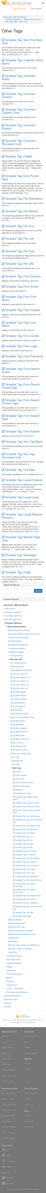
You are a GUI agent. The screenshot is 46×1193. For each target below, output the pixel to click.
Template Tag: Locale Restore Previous (22, 515)
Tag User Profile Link (20, 681)
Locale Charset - (21, 775)
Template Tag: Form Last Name (19, 324)
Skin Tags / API (11, 21)
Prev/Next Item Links (23, 793)
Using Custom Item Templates (21, 930)
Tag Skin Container (20, 699)
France (11, 1138)
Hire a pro (28, 1104)
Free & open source (9, 1075)
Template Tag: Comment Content (19, 95)
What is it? (6, 1036)
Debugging (11, 970)
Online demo (6, 1059)
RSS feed (9, 1178)
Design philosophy (8, 1070)
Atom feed (9, 1184)
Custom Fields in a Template (21, 948)
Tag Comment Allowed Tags (23, 717)
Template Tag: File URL (19, 263)
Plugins (10, 967)
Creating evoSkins (16, 655)
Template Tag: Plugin (18, 572)
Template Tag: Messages (20, 555)
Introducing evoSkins (17, 648)
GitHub (8, 1150)
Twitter (8, 1156)
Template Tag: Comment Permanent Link (19, 142)
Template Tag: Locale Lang (21, 497)
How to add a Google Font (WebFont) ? (25, 945)
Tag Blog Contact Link (21, 739)
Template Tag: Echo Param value (20, 177)
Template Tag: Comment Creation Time (19, 111)
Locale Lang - (20, 779)
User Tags (16, 764)
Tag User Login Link (20, 688)
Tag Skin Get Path (19, 695)
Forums (27, 1099)
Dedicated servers (8, 1127)
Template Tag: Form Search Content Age (21, 385)
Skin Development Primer (19, 630)
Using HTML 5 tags (17, 927)
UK (6, 1138)
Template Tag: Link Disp (20, 470)
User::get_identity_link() (21, 753)
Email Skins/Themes (14, 956)
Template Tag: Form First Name (19, 298)
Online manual (29, 1093)
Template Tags (18, 666)
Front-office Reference (13, 616)
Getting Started (7, 1047)
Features (5, 1042)
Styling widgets (15, 919)
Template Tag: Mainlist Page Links (21, 538)
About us (27, 1063)
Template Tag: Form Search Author (21, 370)
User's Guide (10, 608)
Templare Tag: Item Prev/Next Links (22, 41)
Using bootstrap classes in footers (23, 934)
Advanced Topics (11, 999)
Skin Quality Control (17, 923)
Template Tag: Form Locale (22, 336)
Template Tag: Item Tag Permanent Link (18, 455)
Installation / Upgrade (13, 612)
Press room (28, 1121)
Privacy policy (29, 1127)
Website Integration (14, 963)
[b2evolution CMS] (23, 1016)
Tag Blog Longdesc (20, 728)
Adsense (27, 1115)
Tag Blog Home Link (20, 732)
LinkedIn (8, 1167)
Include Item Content (20, 750)
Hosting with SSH (8, 1116)
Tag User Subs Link (20, 674)
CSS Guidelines (16, 641)
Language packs (30, 1053)
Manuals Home (20, 9)
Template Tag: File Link (19, 238)
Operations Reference (13, 996)
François (29, 1189)
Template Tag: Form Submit (22, 431)
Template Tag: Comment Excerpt (19, 126)
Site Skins (13, 952)
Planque (36, 1189)
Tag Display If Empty (20, 713)
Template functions (20, 663)
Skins (26, 1042)
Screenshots (6, 1053)
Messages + (19, 789)
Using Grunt (14, 938)
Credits (10, 981)
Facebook (9, 1161)
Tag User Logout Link (21, 684)
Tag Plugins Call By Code (22, 670)
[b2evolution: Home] (16, 3)
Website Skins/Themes (32, 19)
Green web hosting (9, 1110)
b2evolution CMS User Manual (15, 17)
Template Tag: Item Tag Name (24, 441)
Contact (27, 1069)
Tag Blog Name (18, 724)
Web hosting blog (8, 1093)
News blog (6, 1172)
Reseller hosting (8, 1132)
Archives (8, 1006)
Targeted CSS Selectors (19, 645)
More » (27, 54)
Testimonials (6, 1064)
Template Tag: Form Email (21, 286)
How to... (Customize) (15, 988)
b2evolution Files (13, 959)
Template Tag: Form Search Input (21, 417)
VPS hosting (6, 1121)
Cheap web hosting (9, 1104)
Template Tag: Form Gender (22, 310)
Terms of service (8, 1081)
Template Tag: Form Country (23, 276)
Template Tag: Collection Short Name (22, 61)
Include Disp (17, 710)
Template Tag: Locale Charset (23, 480)
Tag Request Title (19, 746)
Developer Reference (14, 19)
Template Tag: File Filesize (21, 211)
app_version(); (18, 742)
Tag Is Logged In (19, 706)
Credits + (18, 771)
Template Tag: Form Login (21, 346)
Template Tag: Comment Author (19, 77)
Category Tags (17, 760)
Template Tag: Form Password (24, 356)
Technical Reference (15, 974)
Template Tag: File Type (20, 251)
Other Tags (16, 768)
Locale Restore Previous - (24, 782)
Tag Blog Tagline (19, 721)
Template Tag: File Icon (19, 226)
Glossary (8, 1003)
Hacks (10, 977)
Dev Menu (14, 941)
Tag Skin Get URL (19, 692)
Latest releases (30, 1036)
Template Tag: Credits (18, 156)
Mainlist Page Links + (23, 786)
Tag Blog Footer (19, 735)
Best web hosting (8, 1099)
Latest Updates (36, 9)
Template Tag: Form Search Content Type (21, 401)
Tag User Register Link (21, 677)
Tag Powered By (19, 703)
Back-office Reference (13, 619)
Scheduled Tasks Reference (17, 992)
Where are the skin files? (19, 637)
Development (12, 985)
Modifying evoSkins (17, 652)
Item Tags (15, 757)
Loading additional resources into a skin (25, 634)
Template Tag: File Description (24, 198)
